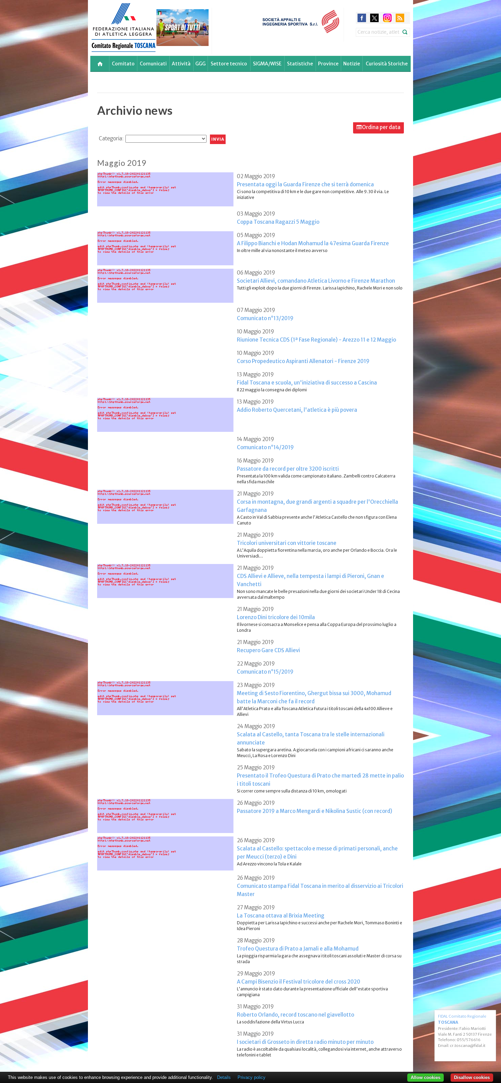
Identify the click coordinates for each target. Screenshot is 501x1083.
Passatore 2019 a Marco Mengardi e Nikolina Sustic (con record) (314, 811)
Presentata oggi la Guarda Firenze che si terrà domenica (305, 184)
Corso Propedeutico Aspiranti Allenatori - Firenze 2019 (303, 361)
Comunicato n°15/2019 (265, 672)
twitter (374, 18)
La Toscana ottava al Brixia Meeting (280, 915)
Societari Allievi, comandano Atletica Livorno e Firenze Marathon (316, 281)
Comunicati (153, 64)
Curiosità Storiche (387, 64)
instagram (387, 18)
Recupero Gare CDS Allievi (268, 650)
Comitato (123, 64)
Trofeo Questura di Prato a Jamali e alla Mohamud (298, 948)
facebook (362, 18)
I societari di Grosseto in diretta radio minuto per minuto (305, 1042)
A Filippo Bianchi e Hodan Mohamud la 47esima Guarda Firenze (313, 243)
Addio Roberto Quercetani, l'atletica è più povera (297, 410)
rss (400, 18)
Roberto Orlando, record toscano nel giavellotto (295, 1014)
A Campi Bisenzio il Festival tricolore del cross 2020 (298, 981)
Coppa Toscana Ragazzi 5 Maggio (278, 222)
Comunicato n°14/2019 (265, 447)
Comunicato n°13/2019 (265, 318)
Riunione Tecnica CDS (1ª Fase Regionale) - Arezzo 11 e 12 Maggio (316, 339)
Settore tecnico (229, 64)
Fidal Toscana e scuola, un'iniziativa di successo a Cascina (307, 382)
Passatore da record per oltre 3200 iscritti (288, 469)
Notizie (351, 64)
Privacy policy (251, 1077)
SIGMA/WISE (267, 64)
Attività (181, 64)
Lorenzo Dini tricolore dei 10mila (276, 617)
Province (328, 64)
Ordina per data (381, 127)
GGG (200, 64)
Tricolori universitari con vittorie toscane (286, 543)
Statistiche (300, 64)
